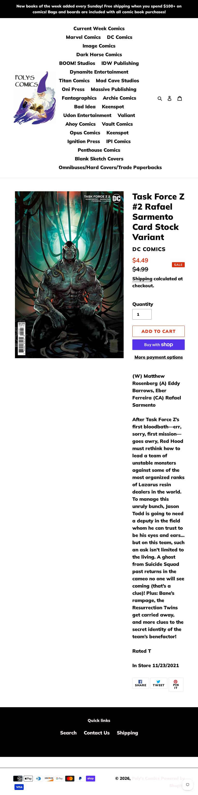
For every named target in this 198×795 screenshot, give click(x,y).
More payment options (158, 357)
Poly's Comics (146, 778)
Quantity (142, 304)
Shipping (142, 278)
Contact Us (97, 733)
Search (68, 733)
